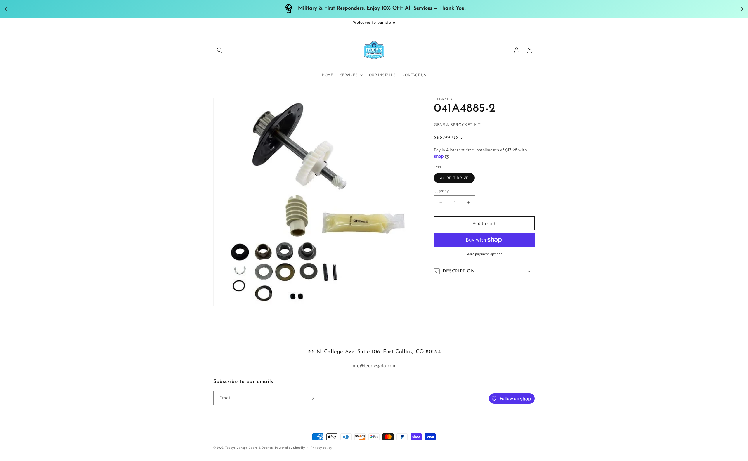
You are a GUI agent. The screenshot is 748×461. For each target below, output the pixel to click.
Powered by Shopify (290, 448)
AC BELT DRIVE (454, 178)
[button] (219, 50)
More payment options (484, 254)
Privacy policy (321, 447)
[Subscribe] (311, 398)
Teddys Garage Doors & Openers (250, 448)
